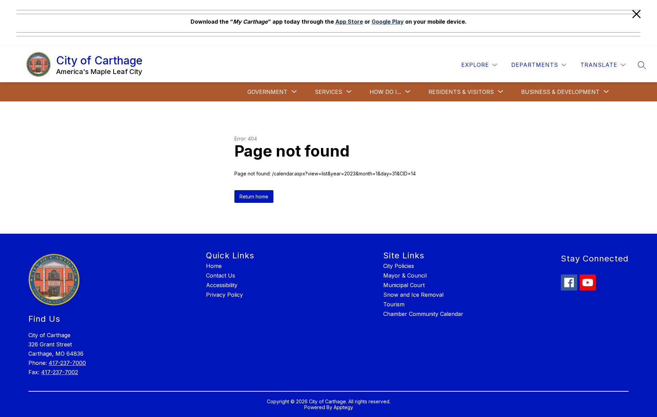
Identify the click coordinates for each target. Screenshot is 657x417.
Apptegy (343, 407)
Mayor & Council (405, 275)
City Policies (398, 266)
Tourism (393, 304)
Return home (254, 196)
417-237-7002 (59, 372)
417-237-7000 (67, 362)
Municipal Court (404, 285)
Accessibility (221, 285)
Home (214, 266)
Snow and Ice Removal (413, 294)
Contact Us (220, 275)
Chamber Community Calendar (423, 313)
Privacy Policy (224, 294)
